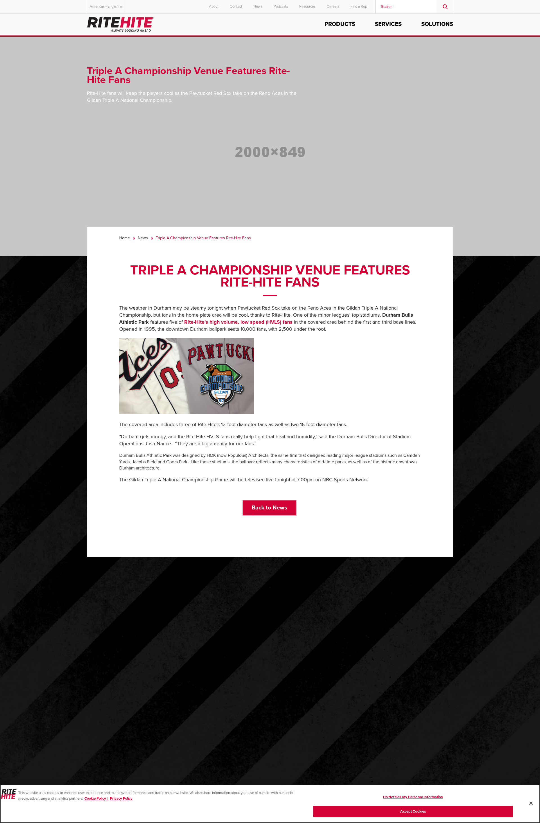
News (257, 6)
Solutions (437, 24)
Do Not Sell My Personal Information (413, 797)
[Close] (531, 803)
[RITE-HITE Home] (121, 23)
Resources (307, 6)
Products (340, 24)
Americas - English (104, 6)
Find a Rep (358, 6)
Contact (236, 6)
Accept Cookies (413, 811)
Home (124, 238)
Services (388, 24)
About (214, 6)
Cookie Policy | (96, 798)
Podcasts (281, 6)
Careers (333, 6)
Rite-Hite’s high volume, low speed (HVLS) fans (238, 322)
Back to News (269, 507)
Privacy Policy (121, 798)
